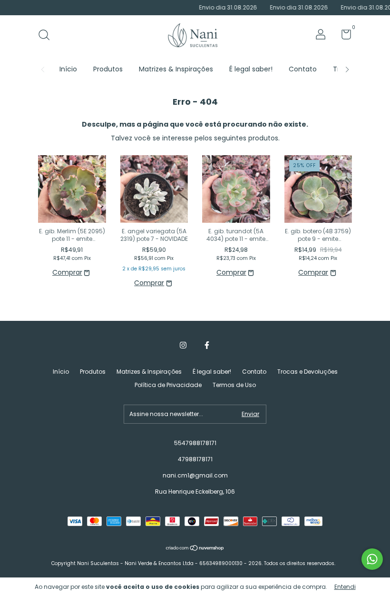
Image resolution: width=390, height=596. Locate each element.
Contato (303, 69)
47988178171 (195, 459)
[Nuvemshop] (195, 549)
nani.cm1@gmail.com (195, 475)
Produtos (108, 69)
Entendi (345, 587)
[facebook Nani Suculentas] (207, 345)
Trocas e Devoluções (307, 372)
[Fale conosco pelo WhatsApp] (372, 559)
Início (68, 69)
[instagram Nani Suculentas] (183, 345)
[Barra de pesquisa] (47, 35)
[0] (342, 36)
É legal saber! (251, 69)
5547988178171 (195, 443)
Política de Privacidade (168, 385)
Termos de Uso (234, 385)
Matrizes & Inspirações (176, 69)
